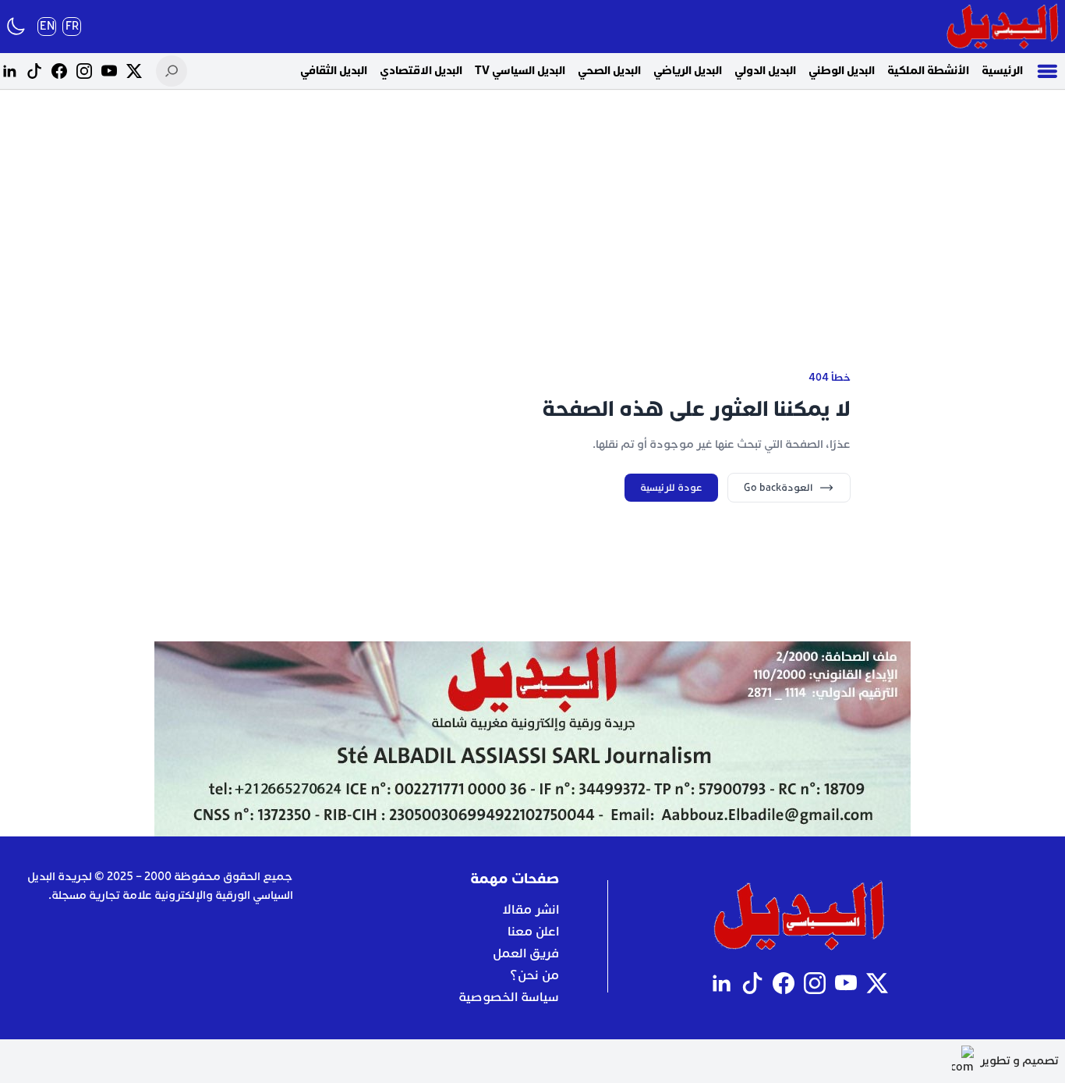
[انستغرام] (84, 71)
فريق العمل (526, 953)
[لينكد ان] (9, 71)
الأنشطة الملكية (928, 70)
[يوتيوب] (109, 71)
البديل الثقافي (333, 70)
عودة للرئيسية (671, 488)
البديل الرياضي (687, 70)
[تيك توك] (34, 71)
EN (47, 26)
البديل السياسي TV (520, 70)
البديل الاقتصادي (421, 70)
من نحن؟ (534, 975)
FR (72, 26)
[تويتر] (134, 71)
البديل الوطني (841, 70)
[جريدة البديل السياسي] (1002, 26)
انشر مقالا (530, 909)
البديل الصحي (609, 70)
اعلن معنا (533, 931)
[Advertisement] (532, 210)
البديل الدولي (765, 70)
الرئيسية (1002, 70)
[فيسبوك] (59, 71)
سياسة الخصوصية (508, 997)
